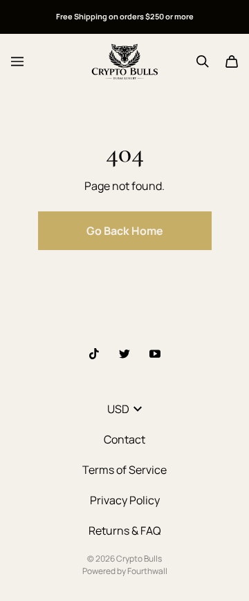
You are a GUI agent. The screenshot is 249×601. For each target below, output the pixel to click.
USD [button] (118, 409)
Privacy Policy (125, 500)
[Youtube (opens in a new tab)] (155, 354)
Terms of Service (124, 469)
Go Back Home (124, 230)
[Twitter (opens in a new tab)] (124, 354)
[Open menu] (17, 61)
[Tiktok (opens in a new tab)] (94, 354)
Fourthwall (147, 571)
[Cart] (231, 61)
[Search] (202, 61)
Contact (124, 439)
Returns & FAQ (125, 530)
